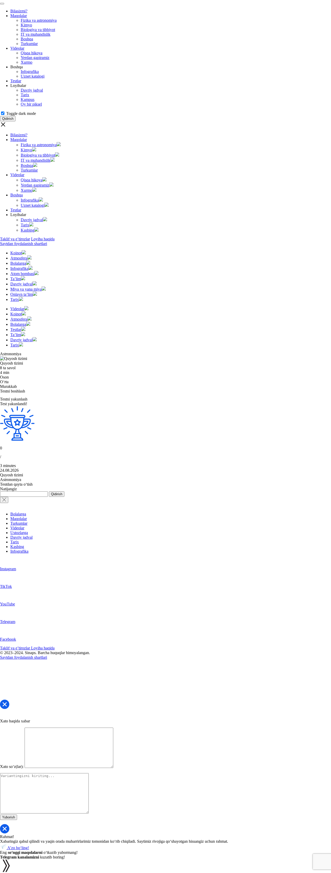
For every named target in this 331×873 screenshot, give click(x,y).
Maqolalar (18, 15)
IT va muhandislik (35, 34)
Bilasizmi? (18, 11)
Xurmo (26, 62)
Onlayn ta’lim (21, 294)
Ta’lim (15, 279)
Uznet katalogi (32, 76)
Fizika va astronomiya (39, 20)
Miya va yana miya (26, 289)
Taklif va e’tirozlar (15, 239)
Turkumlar (29, 43)
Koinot (16, 253)
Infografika (30, 71)
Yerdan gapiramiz (35, 57)
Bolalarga (18, 263)
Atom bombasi (22, 273)
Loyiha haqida (43, 239)
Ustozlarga (19, 532)
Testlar (15, 81)
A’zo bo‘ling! (17, 848)
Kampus (27, 99)
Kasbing (27, 230)
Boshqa (27, 39)
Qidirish (56, 494)
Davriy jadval (32, 90)
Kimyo (26, 25)
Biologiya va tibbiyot (38, 29)
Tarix (25, 95)
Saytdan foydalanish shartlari (23, 243)
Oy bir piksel (31, 104)
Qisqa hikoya (31, 53)
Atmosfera (18, 258)
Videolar (17, 48)
